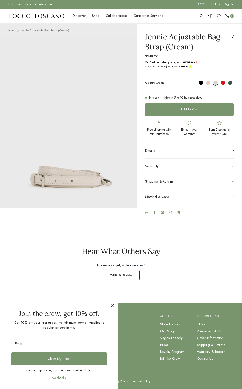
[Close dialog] (112, 306)
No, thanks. (59, 378)
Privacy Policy (119, 381)
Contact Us (205, 358)
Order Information (210, 338)
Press (164, 344)
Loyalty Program (172, 351)
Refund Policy (142, 381)
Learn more (188, 62)
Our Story (167, 331)
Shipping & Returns (211, 344)
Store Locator (170, 324)
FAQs (201, 324)
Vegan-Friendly (171, 338)
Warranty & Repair (211, 351)
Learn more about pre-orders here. (30, 4)
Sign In (229, 4)
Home (12, 30)
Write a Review (125, 276)
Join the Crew (170, 358)
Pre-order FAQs (209, 331)
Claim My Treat (59, 358)
